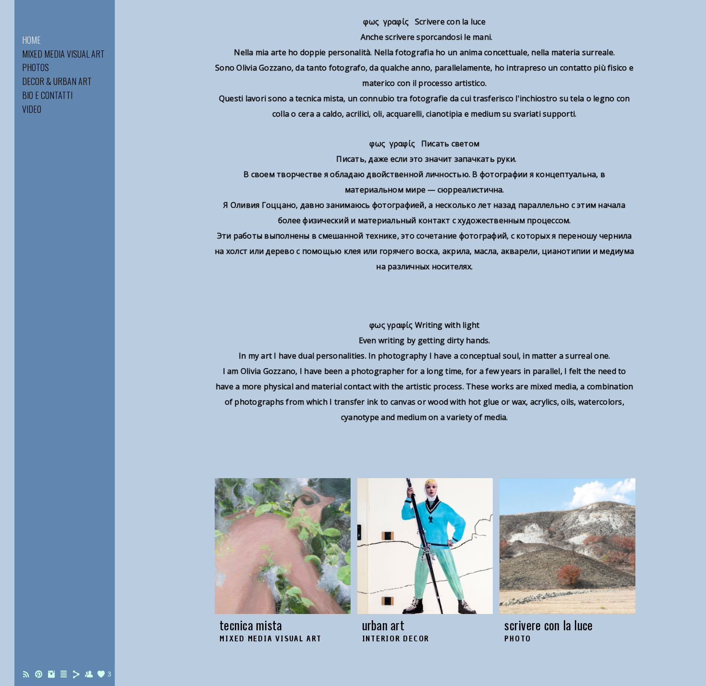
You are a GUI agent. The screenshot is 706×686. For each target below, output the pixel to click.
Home (31, 40)
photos (35, 67)
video (31, 109)
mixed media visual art (63, 54)
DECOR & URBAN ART (57, 81)
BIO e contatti (47, 95)
